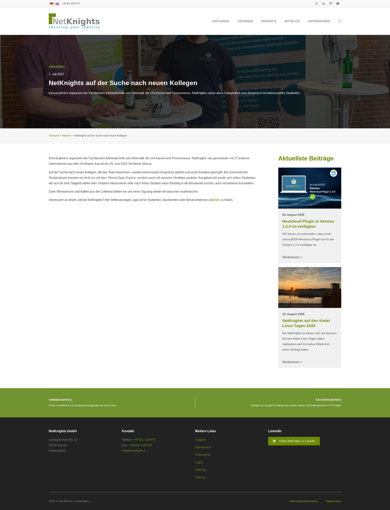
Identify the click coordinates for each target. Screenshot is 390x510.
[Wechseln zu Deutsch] (51, 3)
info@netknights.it (133, 450)
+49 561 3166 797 (71, 3)
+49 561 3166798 (140, 445)
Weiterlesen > (292, 257)
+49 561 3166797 (144, 439)
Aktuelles (57, 66)
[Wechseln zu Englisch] (57, 3)
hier (217, 199)
